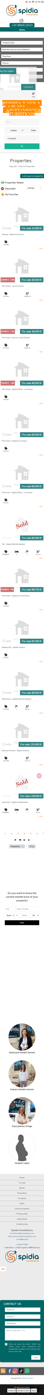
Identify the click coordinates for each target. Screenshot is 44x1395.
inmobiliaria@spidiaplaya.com (22, 1233)
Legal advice (22, 1219)
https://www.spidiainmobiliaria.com (22, 1236)
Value (22, 923)
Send (36, 1357)
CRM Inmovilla (27, 1378)
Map (3, 1269)
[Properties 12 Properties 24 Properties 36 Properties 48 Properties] (18, 846)
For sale (22, 1183)
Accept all (11, 1390)
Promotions (22, 1193)
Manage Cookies (23, 1390)
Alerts (22, 1203)
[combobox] (21, 122)
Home (22, 1177)
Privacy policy (22, 1214)
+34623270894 (22, 1244)
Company (22, 1198)
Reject (34, 1390)
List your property (22, 1208)
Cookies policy (22, 1224)
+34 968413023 (22, 1239)
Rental (22, 1188)
